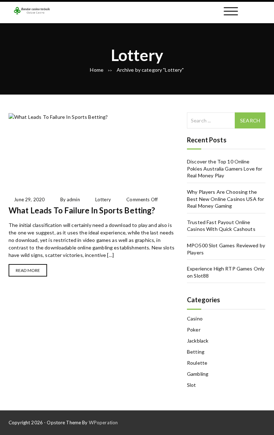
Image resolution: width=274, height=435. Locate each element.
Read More (28, 270)
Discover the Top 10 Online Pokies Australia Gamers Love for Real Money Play (224, 168)
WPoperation (103, 422)
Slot (191, 385)
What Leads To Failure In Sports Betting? (82, 210)
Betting (195, 352)
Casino (195, 318)
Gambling (197, 374)
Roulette (197, 363)
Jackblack (197, 341)
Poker (194, 330)
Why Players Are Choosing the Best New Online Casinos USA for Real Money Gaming (225, 199)
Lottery (103, 199)
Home (96, 70)
